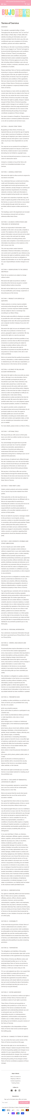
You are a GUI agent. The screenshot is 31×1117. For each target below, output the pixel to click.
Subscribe (24, 1102)
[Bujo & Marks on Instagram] (19, 1091)
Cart (28, 4)
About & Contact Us (15, 1076)
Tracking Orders (15, 1083)
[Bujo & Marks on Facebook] (12, 1091)
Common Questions (16, 1081)
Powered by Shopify (24, 1107)
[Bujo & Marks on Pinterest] (15, 1091)
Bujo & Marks (15, 1107)
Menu (4, 4)
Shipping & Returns (16, 1078)
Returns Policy (25, 426)
